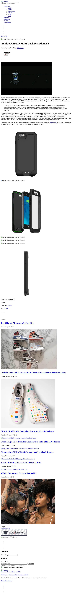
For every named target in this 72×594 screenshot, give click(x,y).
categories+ (7, 6)
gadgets (10, 12)
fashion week (11, 11)
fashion (10, 9)
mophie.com (53, 122)
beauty (9, 8)
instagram (7, 19)
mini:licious (7, 22)
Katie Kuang (20, 48)
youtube (6, 17)
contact (6, 20)
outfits (9, 14)
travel (9, 16)
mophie (6, 308)
